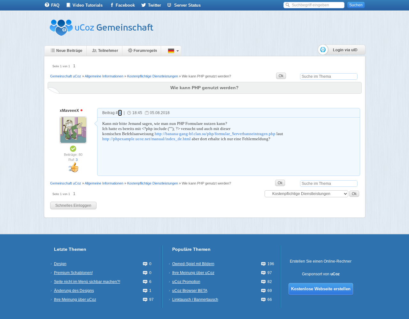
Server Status (187, 5)
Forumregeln (145, 50)
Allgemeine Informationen (104, 76)
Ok (281, 76)
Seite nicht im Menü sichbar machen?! (87, 281)
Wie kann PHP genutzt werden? (206, 76)
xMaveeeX (70, 110)
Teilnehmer (108, 50)
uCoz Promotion (186, 281)
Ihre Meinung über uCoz (75, 299)
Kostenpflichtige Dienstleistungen (152, 76)
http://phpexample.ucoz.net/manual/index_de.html (146, 138)
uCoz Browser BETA (189, 290)
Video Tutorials (88, 5)
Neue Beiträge (69, 50)
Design (60, 264)
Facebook (125, 5)
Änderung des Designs (74, 290)
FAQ (55, 5)
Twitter (154, 5)
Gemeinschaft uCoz (65, 76)
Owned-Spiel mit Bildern (193, 264)
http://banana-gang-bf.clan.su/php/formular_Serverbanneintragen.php (215, 133)
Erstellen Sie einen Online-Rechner (320, 261)
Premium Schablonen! (73, 273)
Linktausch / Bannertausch (195, 299)
